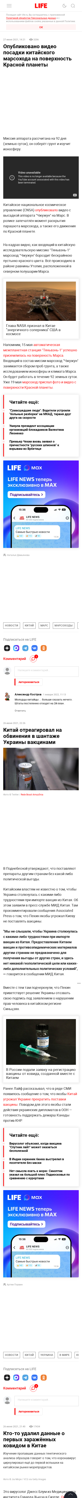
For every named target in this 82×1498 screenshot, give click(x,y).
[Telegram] (25, 648)
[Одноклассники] (43, 648)
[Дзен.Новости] (7, 648)
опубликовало (47, 210)
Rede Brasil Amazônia (32, 794)
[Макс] (16, 648)
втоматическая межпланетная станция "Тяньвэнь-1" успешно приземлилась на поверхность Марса (40, 350)
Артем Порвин (15, 1284)
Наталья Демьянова (18, 555)
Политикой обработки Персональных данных (31, 17)
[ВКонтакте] (34, 648)
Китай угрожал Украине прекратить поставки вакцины (40, 1099)
